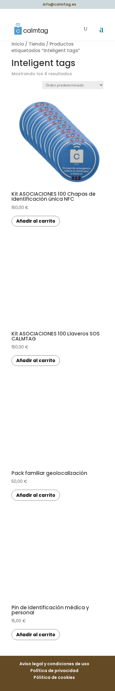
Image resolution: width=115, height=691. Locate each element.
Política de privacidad (54, 671)
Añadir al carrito (35, 221)
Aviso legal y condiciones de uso (54, 664)
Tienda (37, 44)
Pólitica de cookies (54, 677)
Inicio (18, 44)
